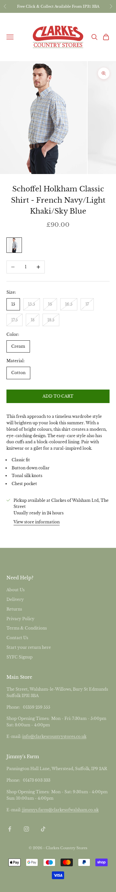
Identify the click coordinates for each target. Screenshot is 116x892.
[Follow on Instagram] (26, 829)
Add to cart (58, 396)
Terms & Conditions (26, 628)
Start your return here (28, 647)
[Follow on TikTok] (43, 829)
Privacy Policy (20, 618)
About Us (15, 589)
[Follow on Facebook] (9, 829)
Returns (14, 609)
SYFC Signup (19, 657)
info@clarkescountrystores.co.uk (54, 736)
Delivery (15, 599)
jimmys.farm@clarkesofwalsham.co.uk (60, 809)
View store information (37, 522)
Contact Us (17, 637)
